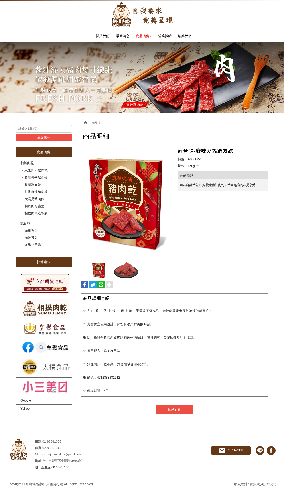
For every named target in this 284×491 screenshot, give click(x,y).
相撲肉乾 (27, 163)
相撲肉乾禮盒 (34, 206)
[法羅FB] (44, 308)
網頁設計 (240, 484)
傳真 (38, 448)
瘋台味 (25, 223)
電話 (38, 441)
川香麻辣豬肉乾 (36, 192)
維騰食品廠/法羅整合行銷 (142, 14)
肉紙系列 (31, 231)
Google (25, 400)
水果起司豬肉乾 (36, 170)
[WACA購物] (44, 283)
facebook (271, 450)
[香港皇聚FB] (44, 347)
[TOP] (272, 421)
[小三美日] (44, 387)
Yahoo (25, 408)
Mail (38, 454)
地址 (38, 461)
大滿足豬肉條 (34, 199)
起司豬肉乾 (32, 185)
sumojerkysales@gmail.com (62, 454)
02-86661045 (51, 448)
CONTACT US (236, 450)
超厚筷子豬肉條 (36, 177)
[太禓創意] (44, 366)
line (260, 450)
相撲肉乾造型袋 (36, 213)
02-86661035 (51, 441)
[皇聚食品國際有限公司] (44, 329)
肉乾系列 (31, 238)
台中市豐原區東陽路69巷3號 (62, 461)
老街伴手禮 (32, 245)
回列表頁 (174, 409)
